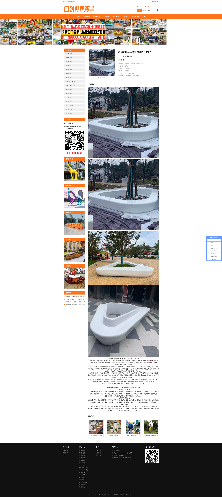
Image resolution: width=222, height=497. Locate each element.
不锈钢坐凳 (69, 77)
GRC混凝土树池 (70, 81)
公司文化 (65, 455)
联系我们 (145, 16)
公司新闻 (98, 450)
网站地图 (155, 1)
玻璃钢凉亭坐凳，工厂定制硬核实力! (74, 299)
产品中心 (125, 16)
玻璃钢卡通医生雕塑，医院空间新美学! (74, 302)
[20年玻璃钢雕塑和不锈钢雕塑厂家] (79, 8)
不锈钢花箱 (69, 89)
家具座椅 (106, 16)
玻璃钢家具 (69, 109)
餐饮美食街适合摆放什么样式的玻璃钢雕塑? (74, 304)
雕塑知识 (98, 453)
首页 (67, 16)
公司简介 (77, 16)
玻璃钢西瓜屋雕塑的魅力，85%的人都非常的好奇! (74, 297)
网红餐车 (68, 97)
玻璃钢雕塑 (87, 16)
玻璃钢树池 (69, 69)
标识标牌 (68, 101)
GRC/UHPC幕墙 (70, 85)
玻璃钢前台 (69, 113)
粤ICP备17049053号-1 (126, 494)
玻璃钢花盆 (69, 65)
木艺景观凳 (69, 73)
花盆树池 (116, 16)
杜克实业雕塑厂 (103, 494)
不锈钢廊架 (69, 93)
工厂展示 (65, 453)
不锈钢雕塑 (96, 16)
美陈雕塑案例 (135, 16)
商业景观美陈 (69, 105)
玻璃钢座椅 (69, 61)
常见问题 (98, 455)
